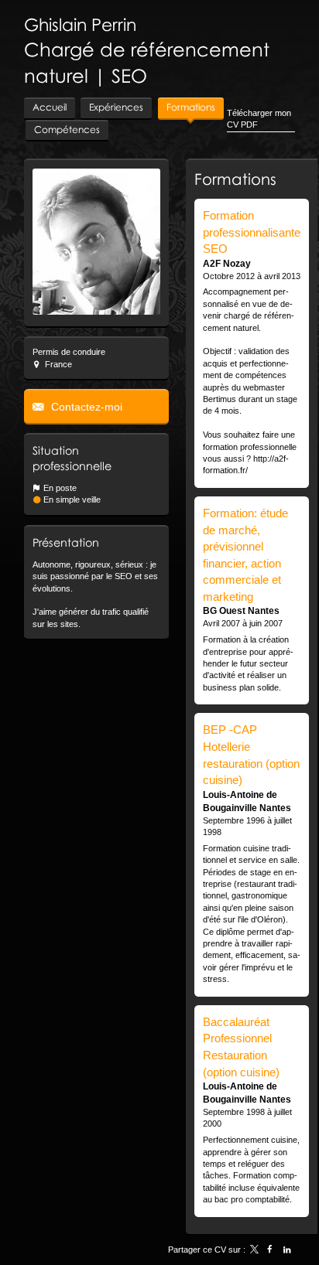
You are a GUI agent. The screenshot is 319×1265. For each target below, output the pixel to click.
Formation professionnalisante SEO (251, 232)
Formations (235, 178)
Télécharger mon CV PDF (259, 118)
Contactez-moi (85, 407)
